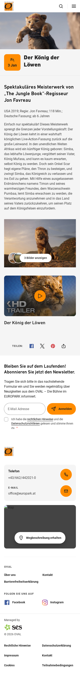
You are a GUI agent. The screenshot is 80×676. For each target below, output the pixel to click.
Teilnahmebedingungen (57, 665)
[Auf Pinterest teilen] (52, 346)
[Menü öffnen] (74, 6)
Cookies (9, 665)
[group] (40, 243)
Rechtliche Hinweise (17, 645)
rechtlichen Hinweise (40, 419)
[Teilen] (63, 346)
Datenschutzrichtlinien (25, 423)
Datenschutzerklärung (56, 645)
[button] (30, 258)
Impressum (11, 655)
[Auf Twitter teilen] (42, 346)
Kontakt (47, 655)
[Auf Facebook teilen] (31, 346)
